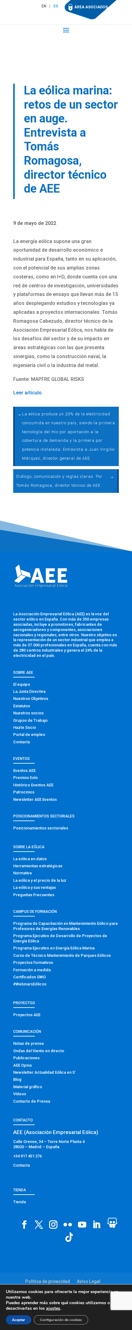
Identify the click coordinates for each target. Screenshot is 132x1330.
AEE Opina (22, 1065)
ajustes (53, 1308)
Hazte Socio (24, 727)
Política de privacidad (47, 1281)
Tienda (19, 1202)
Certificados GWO (29, 977)
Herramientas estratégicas (37, 866)
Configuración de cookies (61, 1319)
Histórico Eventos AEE (33, 785)
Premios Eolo (25, 777)
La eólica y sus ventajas (34, 887)
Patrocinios (23, 792)
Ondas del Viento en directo (38, 1050)
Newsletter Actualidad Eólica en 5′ (44, 1072)
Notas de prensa (28, 1043)
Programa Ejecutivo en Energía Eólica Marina (54, 948)
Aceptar (18, 1319)
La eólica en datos (30, 859)
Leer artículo (27, 393)
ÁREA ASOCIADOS (91, 7)
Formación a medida (32, 970)
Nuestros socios (28, 713)
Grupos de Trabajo (30, 720)
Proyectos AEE (27, 1014)
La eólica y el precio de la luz (39, 880)
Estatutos (21, 706)
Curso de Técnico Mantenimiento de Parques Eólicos (62, 955)
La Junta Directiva (29, 691)
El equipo (21, 684)
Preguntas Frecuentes (33, 895)
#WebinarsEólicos (29, 984)
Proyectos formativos (33, 962)
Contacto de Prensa (31, 1101)
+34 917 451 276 (27, 1156)
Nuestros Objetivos (30, 698)
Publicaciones (26, 1058)
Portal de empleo (29, 734)
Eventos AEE (24, 770)
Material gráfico (27, 1086)
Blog (17, 1079)
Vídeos (19, 1094)
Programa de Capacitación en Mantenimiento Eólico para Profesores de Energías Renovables (65, 926)
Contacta (21, 742)
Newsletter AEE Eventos (35, 799)
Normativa (22, 873)
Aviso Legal (88, 1281)
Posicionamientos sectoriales (40, 828)
